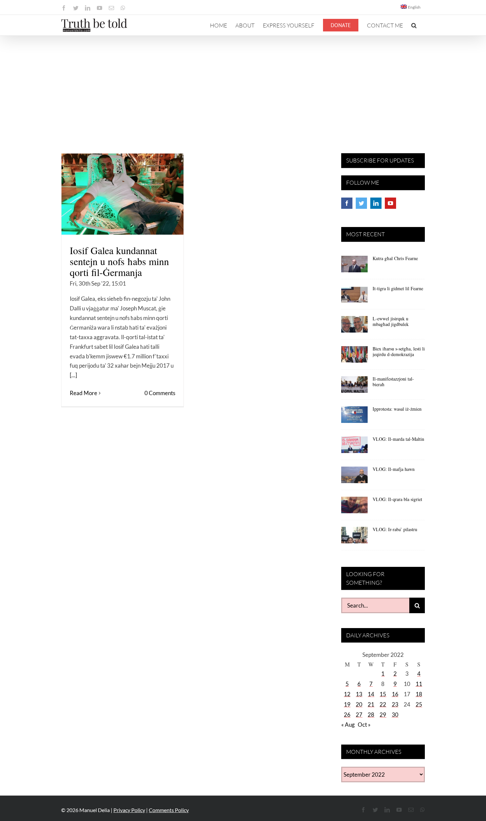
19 (347, 704)
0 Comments (159, 392)
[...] (73, 375)
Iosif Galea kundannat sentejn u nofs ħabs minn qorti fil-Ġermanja (119, 261)
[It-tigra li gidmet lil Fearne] (354, 296)
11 (419, 683)
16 (395, 694)
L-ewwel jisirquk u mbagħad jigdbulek (391, 321)
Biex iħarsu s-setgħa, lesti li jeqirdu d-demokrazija (399, 351)
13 (359, 694)
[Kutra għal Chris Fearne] (354, 266)
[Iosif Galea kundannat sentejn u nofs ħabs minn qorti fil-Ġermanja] (122, 194)
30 (395, 714)
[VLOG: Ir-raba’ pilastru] (354, 537)
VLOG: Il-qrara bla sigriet (397, 499)
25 (419, 704)
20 (359, 704)
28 (371, 714)
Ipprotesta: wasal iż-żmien (397, 409)
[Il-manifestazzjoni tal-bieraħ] (354, 386)
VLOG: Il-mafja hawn (394, 469)
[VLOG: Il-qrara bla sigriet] (354, 507)
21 (371, 704)
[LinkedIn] (376, 203)
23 (395, 704)
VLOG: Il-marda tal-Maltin (398, 439)
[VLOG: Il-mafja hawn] (354, 477)
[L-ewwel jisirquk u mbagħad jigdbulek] (354, 326)
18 (419, 694)
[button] (414, 25)
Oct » (364, 724)
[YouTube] (390, 203)
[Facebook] (346, 203)
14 (371, 694)
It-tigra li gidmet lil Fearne (398, 288)
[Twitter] (361, 203)
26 (347, 714)
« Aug (348, 724)
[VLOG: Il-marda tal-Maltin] (354, 447)
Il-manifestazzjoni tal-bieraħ (393, 382)
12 (347, 694)
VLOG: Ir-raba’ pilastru (395, 529)
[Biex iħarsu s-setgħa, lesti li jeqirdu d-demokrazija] (354, 356)
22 (383, 704)
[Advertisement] (243, 85)
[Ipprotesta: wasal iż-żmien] (354, 417)
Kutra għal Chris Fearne (395, 258)
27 (359, 714)
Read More (83, 392)
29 (383, 714)
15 (383, 694)
